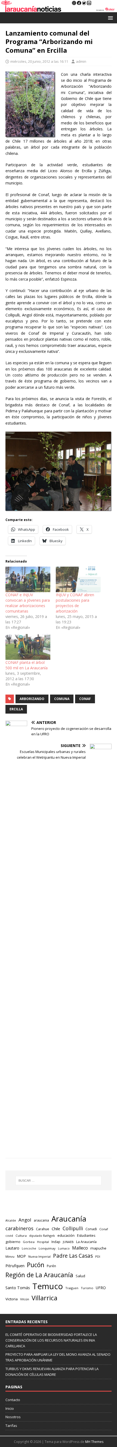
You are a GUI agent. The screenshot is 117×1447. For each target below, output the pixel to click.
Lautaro (12, 1248)
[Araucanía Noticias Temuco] (58, 9)
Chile (56, 1228)
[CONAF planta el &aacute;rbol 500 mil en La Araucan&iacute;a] (27, 647)
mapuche (98, 1248)
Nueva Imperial (39, 1256)
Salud (80, 1275)
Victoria (11, 1299)
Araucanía (68, 1219)
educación (66, 1235)
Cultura (21, 1235)
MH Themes (94, 1441)
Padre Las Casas (73, 1255)
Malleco (80, 1248)
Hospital (43, 1242)
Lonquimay (47, 1248)
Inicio (9, 1408)
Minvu (9, 1256)
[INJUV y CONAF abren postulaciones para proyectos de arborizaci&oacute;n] (78, 579)
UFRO (101, 1287)
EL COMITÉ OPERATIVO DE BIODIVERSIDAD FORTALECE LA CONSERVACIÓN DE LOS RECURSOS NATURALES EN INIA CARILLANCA (51, 1340)
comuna (61, 698)
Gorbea (29, 1242)
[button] (109, 17)
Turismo (87, 1288)
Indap (55, 1241)
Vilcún (24, 1299)
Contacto (12, 1399)
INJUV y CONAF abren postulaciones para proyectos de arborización (75, 603)
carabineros (19, 1228)
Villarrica (44, 1298)
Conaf (85, 698)
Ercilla (16, 709)
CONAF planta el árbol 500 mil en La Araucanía (26, 665)
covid (9, 1236)
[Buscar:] (58, 1180)
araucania (41, 1220)
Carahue (42, 1229)
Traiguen (71, 1288)
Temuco (47, 1286)
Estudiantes (86, 1235)
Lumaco (64, 1248)
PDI (97, 1256)
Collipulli (73, 1228)
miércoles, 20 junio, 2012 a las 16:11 (39, 61)
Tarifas (11, 1425)
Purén (51, 1266)
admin (81, 61)
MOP (21, 1256)
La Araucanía (86, 1241)
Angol (25, 1220)
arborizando (32, 698)
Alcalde (10, 1220)
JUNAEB (68, 1242)
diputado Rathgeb (42, 1235)
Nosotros (13, 1416)
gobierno (12, 1241)
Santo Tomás (17, 1287)
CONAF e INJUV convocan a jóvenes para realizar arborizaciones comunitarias (27, 603)
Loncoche (29, 1248)
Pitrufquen (14, 1265)
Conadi (91, 1228)
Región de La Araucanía (39, 1274)
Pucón (35, 1265)
